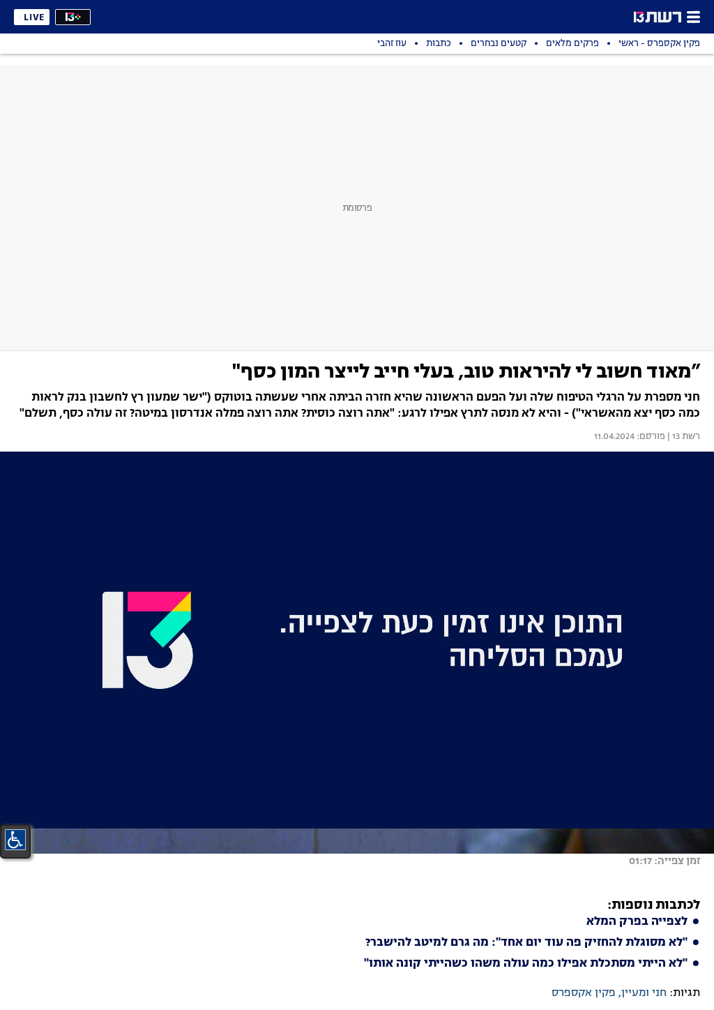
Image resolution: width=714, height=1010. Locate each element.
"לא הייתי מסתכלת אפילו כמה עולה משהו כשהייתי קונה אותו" (526, 964)
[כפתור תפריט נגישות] (15, 839)
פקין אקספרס (584, 993)
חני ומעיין (644, 993)
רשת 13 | (682, 437)
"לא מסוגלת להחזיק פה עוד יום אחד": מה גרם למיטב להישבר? (526, 943)
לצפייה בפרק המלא (637, 922)
